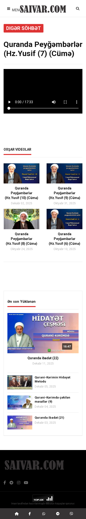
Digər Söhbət (23, 28)
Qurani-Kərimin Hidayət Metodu (52, 379)
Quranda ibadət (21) (49, 417)
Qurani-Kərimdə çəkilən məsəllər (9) (52, 399)
